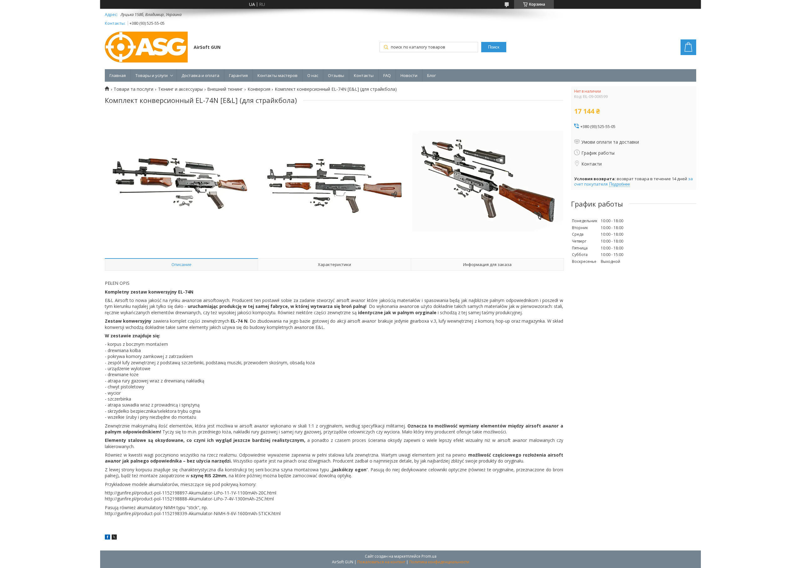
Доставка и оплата (200, 75)
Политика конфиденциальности (439, 562)
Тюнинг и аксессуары (180, 89)
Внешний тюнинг (225, 89)
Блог (431, 75)
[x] (114, 538)
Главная (118, 75)
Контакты (364, 75)
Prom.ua (428, 556)
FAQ (387, 75)
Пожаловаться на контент (381, 562)
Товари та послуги (133, 89)
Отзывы (336, 75)
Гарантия (238, 75)
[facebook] (107, 538)
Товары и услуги (151, 75)
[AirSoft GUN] (146, 48)
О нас (312, 75)
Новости (408, 75)
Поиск (493, 47)
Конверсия (258, 89)
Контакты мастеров (278, 75)
